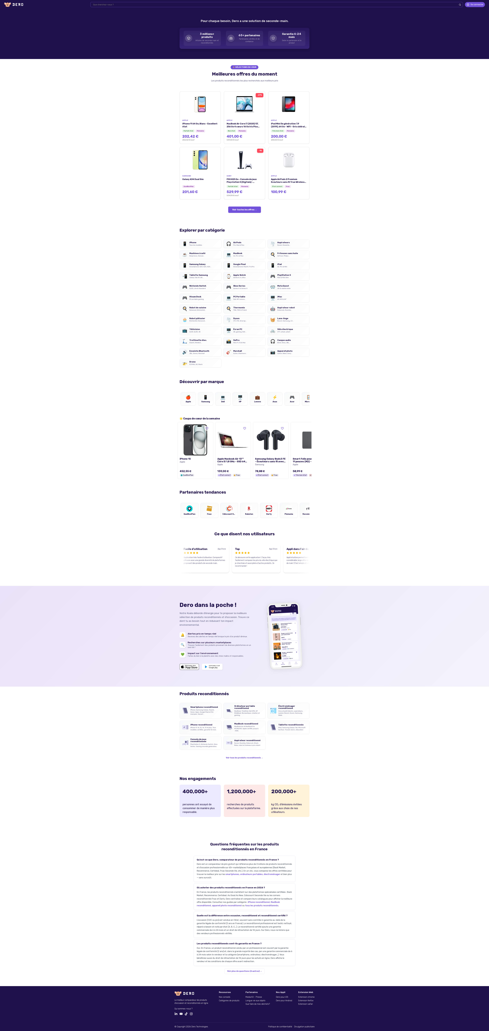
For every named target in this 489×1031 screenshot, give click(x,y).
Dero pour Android (284, 1000)
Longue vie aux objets (255, 1000)
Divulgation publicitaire (304, 1027)
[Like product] (206, 428)
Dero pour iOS (282, 997)
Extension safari (305, 1004)
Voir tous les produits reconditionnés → (244, 758)
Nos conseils (224, 997)
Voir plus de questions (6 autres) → (244, 971)
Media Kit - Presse (254, 997)
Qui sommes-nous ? (183, 1009)
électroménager (272, 874)
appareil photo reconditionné (227, 905)
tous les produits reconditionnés (261, 905)
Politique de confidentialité (280, 1027)
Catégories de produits (229, 1000)
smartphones (232, 874)
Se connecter (477, 4)
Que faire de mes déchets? (258, 1004)
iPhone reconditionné (259, 902)
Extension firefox (305, 1000)
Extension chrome (306, 997)
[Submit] (460, 4)
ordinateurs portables (251, 874)
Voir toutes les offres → (244, 209)
